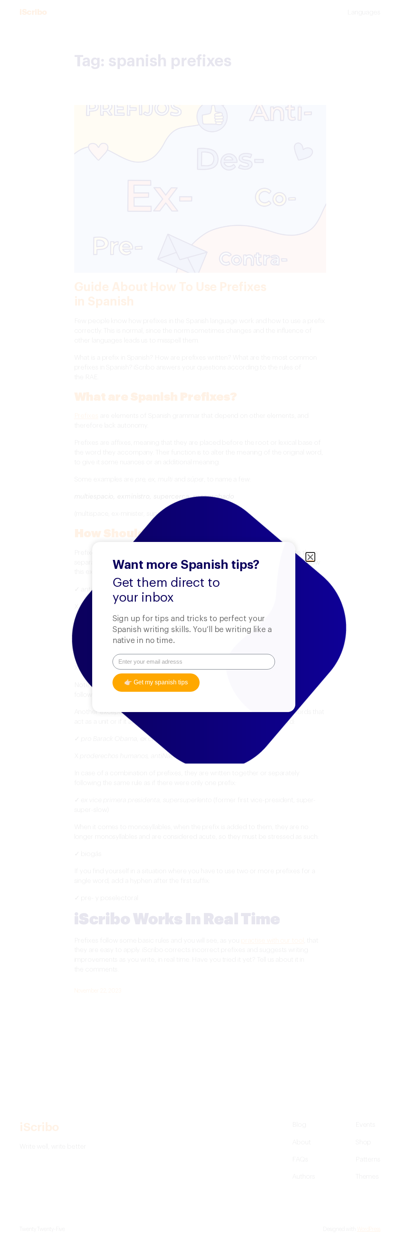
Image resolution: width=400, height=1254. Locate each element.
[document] (200, 627)
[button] (310, 557)
